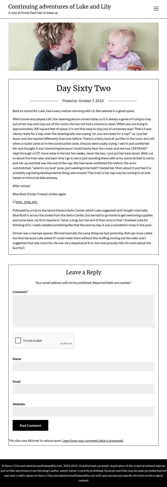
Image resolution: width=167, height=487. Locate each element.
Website (19, 404)
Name (17, 359)
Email (16, 381)
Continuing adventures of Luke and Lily (59, 6)
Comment (21, 292)
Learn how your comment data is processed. (93, 440)
